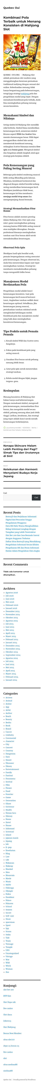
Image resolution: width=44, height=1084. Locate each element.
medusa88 (8, 1071)
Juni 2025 (10, 627)
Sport (8, 925)
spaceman (10, 922)
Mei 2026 (10, 602)
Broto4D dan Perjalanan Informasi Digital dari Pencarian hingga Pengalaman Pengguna (21, 519)
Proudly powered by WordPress (24, 1080)
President (10, 897)
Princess (9, 903)
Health (9, 810)
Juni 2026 (10, 599)
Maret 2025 (11, 636)
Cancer (9, 732)
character (10, 741)
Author (9, 713)
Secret (8, 913)
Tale (7, 938)
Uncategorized (12, 953)
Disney (9, 766)
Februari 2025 (12, 639)
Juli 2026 (10, 596)
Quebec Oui (11, 7)
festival (9, 782)
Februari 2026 (12, 605)
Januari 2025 (11, 642)
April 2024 (10, 670)
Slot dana (7, 1014)
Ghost (8, 804)
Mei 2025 (10, 630)
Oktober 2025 (12, 617)
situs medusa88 (10, 1064)
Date (8, 757)
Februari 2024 (12, 677)
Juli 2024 (10, 661)
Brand (8, 729)
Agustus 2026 (12, 593)
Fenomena (10, 779)
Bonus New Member (12, 1033)
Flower (9, 788)
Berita (34, 428)
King (8, 853)
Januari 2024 (11, 680)
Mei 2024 (10, 667)
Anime (9, 704)
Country (9, 750)
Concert (9, 747)
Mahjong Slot (26, 430)
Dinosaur (10, 763)
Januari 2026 (11, 608)
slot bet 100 (8, 990)
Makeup (9, 866)
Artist (8, 710)
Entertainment (12, 769)
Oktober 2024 (12, 652)
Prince (8, 900)
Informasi (10, 828)
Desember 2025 (13, 611)
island (8, 835)
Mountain (10, 875)
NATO (8, 885)
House (8, 825)
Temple (9, 947)
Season (9, 910)
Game (8, 797)
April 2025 (10, 633)
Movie (8, 878)
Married (9, 869)
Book (8, 726)
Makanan (10, 863)
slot (5, 1058)
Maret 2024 (11, 674)
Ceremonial (11, 738)
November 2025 (13, 614)
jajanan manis (12, 838)
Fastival (9, 775)
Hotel (8, 822)
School (9, 906)
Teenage (9, 944)
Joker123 (7, 1021)
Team (8, 941)
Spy (7, 928)
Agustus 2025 (12, 621)
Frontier (9, 794)
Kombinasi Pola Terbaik (12, 430)
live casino (8, 1008)
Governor (10, 807)
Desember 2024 (13, 646)
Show (8, 919)
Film (8, 785)
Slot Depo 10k (9, 1002)
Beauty (9, 719)
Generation (11, 800)
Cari (5, 493)
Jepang (9, 841)
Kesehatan (10, 850)
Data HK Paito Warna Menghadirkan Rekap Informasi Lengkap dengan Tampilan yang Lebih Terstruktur (22, 529)
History (9, 816)
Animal (9, 701)
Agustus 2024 (12, 658)
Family (9, 772)
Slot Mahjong (9, 1027)
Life (7, 860)
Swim (8, 935)
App (7, 707)
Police (8, 894)
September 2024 (13, 655)
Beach (8, 716)
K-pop (9, 847)
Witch (8, 966)
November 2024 (13, 649)
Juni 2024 (10, 664)
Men (8, 872)
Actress (9, 697)
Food (8, 791)
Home (8, 819)
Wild (8, 963)
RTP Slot (7, 996)
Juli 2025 (10, 624)
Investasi (10, 832)
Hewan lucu (11, 813)
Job (7, 844)
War (7, 959)
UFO (7, 950)
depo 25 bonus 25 (11, 1046)
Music (8, 881)
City (7, 744)
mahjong (25, 93)
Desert (9, 760)
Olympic (9, 891)
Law (7, 857)
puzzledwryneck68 (14, 428)
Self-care (10, 916)
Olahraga (10, 888)
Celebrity (10, 735)
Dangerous (10, 754)
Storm (8, 931)
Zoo (7, 972)
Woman (9, 969)
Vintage (9, 956)
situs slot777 (9, 1039)
